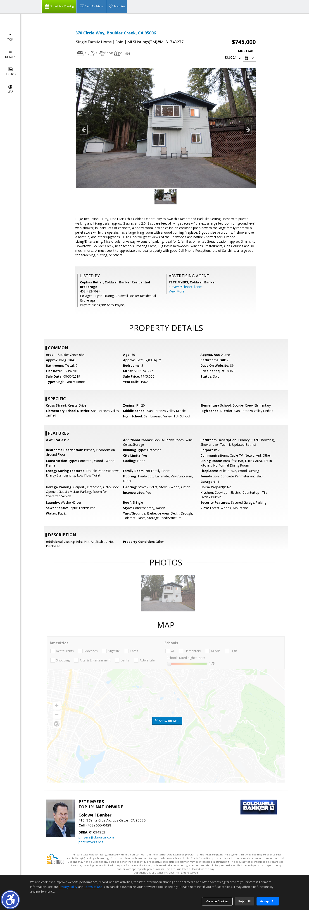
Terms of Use (93, 887)
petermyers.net (90, 842)
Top (10, 39)
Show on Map (168, 720)
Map (10, 91)
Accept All (267, 901)
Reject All (244, 901)
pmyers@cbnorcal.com (185, 287)
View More (176, 291)
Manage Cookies (217, 901)
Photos (10, 74)
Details (10, 57)
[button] (10, 899)
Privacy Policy (68, 887)
